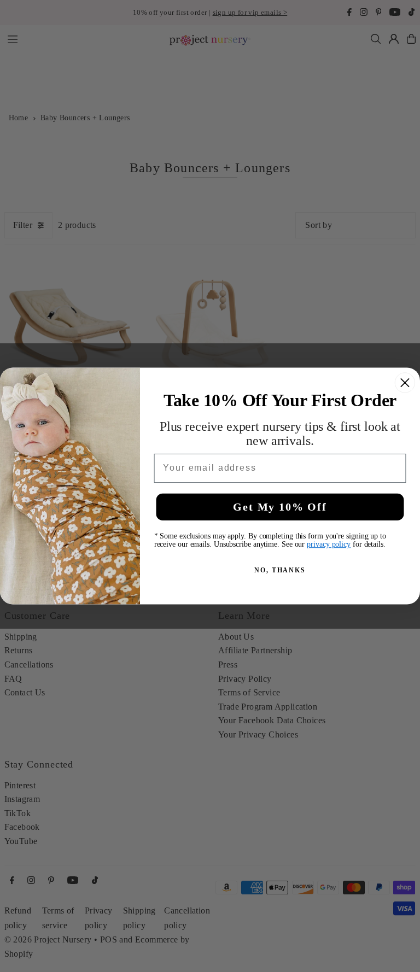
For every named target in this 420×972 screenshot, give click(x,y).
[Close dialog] (405, 382)
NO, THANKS (280, 569)
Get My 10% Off (279, 507)
